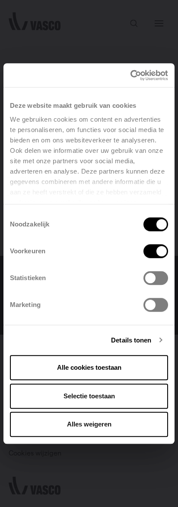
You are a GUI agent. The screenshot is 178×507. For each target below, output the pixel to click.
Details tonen (131, 340)
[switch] (155, 251)
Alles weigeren (89, 424)
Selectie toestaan (89, 396)
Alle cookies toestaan (89, 367)
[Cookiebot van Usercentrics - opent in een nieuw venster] (130, 75)
